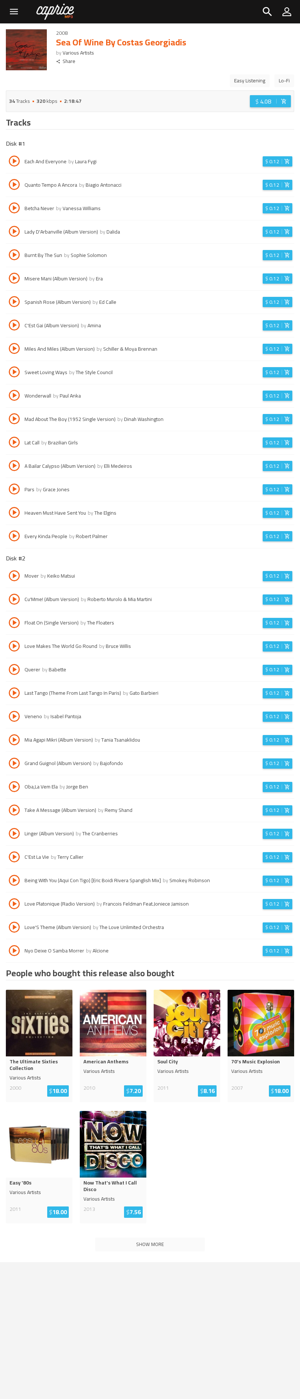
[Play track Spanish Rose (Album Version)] (14, 302)
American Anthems (105, 1061)
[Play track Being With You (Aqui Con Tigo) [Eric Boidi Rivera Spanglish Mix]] (14, 881)
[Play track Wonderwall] (14, 396)
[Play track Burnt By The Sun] (14, 255)
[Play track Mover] (14, 576)
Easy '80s (20, 1182)
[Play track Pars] (14, 490)
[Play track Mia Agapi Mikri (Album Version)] (14, 740)
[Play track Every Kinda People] (14, 537)
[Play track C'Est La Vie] (14, 858)
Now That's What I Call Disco (110, 1186)
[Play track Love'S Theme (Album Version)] (14, 928)
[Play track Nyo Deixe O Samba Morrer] (14, 951)
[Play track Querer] (14, 670)
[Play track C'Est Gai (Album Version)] (14, 326)
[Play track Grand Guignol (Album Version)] (14, 764)
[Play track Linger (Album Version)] (14, 834)
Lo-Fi (284, 80)
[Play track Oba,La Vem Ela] (14, 787)
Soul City (167, 1061)
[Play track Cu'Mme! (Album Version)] (14, 600)
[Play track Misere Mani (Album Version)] (14, 279)
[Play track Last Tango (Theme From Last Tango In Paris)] (14, 694)
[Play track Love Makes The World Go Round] (14, 647)
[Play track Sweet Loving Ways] (14, 373)
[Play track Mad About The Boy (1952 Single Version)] (14, 419)
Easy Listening (249, 80)
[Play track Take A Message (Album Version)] (14, 811)
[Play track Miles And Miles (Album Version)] (14, 349)
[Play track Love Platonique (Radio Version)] (14, 904)
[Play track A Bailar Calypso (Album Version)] (14, 466)
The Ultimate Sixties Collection (34, 1064)
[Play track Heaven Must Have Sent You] (14, 513)
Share (69, 61)
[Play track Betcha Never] (14, 209)
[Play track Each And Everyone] (14, 162)
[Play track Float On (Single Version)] (14, 623)
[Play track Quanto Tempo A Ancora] (14, 185)
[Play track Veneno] (14, 717)
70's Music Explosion (255, 1061)
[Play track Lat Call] (14, 443)
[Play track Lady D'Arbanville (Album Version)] (14, 232)
